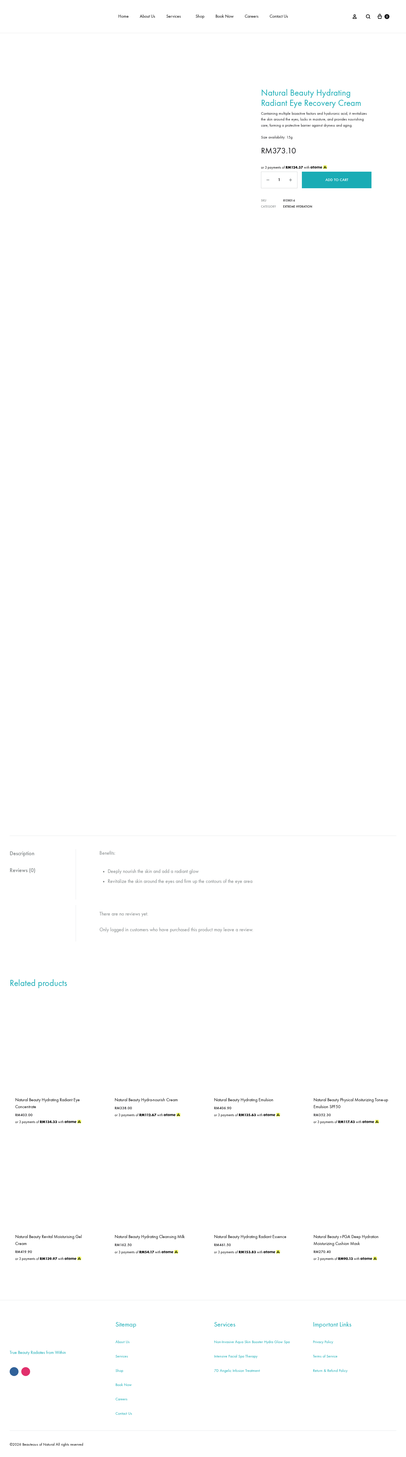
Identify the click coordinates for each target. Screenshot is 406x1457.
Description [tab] (22, 853)
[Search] (368, 16)
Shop (200, 16)
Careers (252, 16)
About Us (147, 16)
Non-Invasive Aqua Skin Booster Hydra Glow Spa (252, 1342)
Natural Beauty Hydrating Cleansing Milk (150, 1236)
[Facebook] (14, 1371)
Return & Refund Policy (330, 1370)
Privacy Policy (323, 1342)
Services (173, 16)
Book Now (224, 16)
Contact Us (279, 16)
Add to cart (336, 179)
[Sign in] (354, 16)
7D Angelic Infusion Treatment (237, 1370)
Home (123, 16)
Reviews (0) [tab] (22, 870)
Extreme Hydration (297, 206)
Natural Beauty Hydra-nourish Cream (146, 1099)
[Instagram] (25, 1371)
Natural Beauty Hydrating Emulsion (243, 1099)
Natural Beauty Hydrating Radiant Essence (250, 1236)
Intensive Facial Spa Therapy (235, 1356)
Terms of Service (325, 1356)
